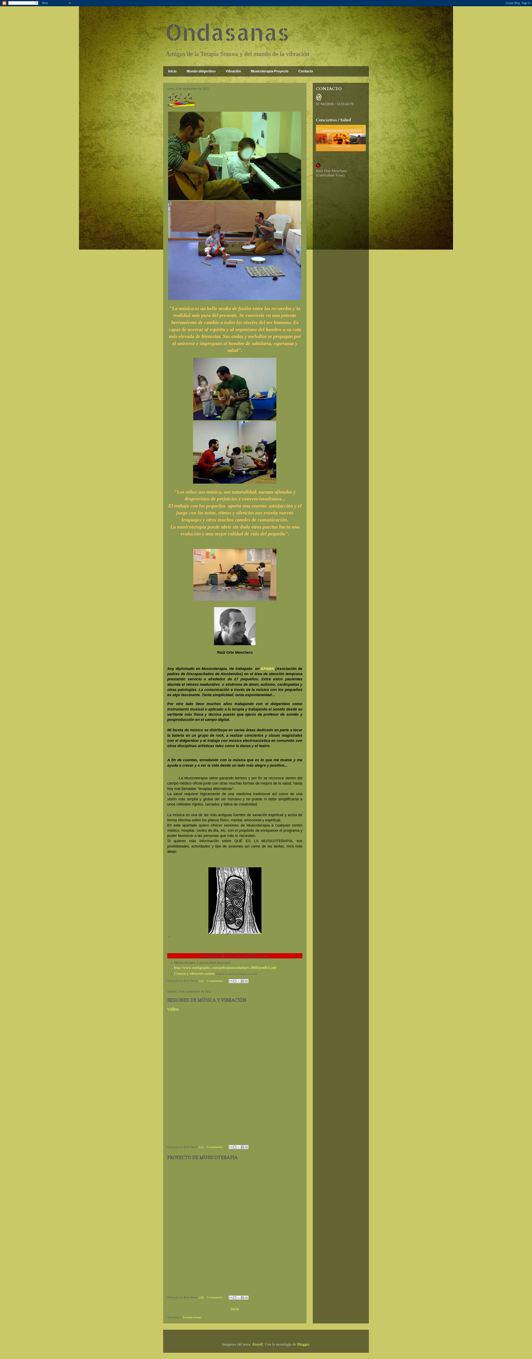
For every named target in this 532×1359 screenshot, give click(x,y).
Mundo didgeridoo (201, 71)
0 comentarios (215, 980)
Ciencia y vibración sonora (194, 973)
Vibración (233, 71)
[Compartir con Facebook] (242, 981)
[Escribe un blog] (235, 981)
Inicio (172, 71)
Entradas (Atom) (192, 1317)
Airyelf (257, 1344)
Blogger (303, 1344)
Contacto (305, 71)
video (173, 1009)
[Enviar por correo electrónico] (231, 981)
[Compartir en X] (238, 981)
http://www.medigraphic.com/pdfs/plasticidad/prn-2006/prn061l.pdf (225, 967)
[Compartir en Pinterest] (246, 981)
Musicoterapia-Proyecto (269, 71)
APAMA (267, 669)
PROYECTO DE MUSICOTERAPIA (202, 1157)
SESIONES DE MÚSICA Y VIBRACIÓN (206, 1000)
